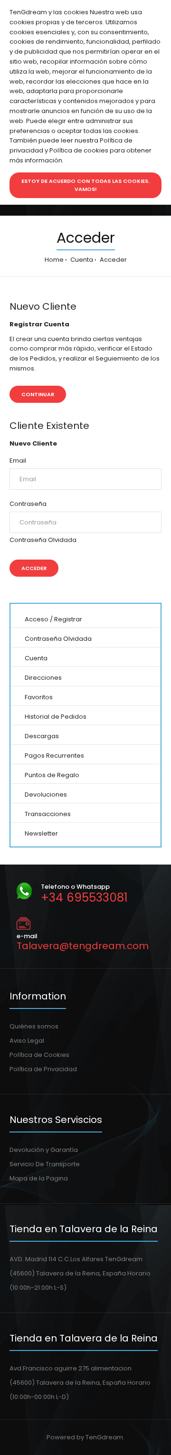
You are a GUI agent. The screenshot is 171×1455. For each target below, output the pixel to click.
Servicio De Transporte (45, 1164)
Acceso (36, 619)
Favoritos (39, 697)
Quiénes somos (34, 1026)
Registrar (68, 619)
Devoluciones (46, 794)
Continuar (37, 394)
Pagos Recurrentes (54, 755)
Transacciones (48, 813)
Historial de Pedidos (55, 716)
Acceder (112, 259)
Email (18, 460)
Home (54, 259)
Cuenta (81, 259)
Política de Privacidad (43, 1069)
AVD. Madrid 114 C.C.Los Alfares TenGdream (76, 1259)
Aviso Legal (27, 1040)
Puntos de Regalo (52, 775)
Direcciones (43, 677)
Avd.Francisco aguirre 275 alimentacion (71, 1368)
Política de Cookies (39, 1054)
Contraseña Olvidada (43, 539)
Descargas (42, 736)
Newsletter (41, 833)
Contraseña (28, 503)
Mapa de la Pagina (39, 1178)
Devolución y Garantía (44, 1149)
